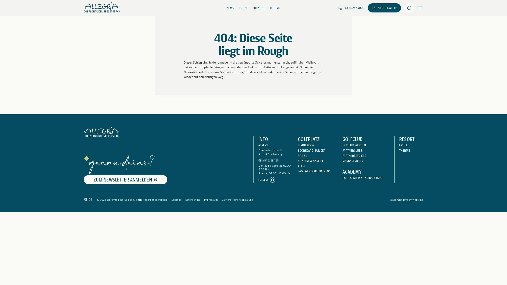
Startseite (226, 72)
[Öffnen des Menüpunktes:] (420, 8)
